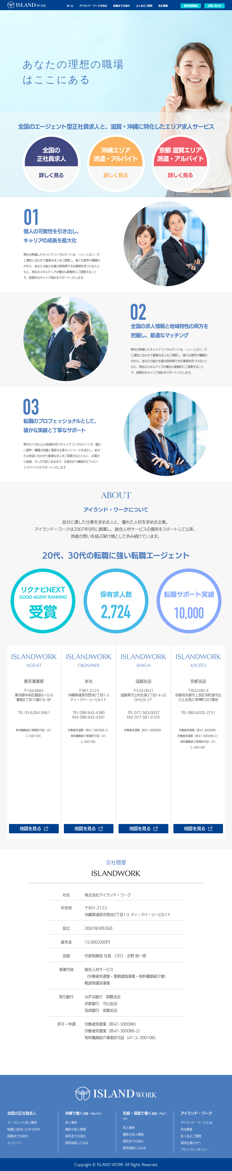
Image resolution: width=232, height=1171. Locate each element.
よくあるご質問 (144, 6)
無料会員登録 (191, 6)
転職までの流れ (121, 6)
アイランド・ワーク (196, 1113)
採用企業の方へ (191, 1142)
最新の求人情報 (75, 1129)
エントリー (14, 1142)
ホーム (70, 6)
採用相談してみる (76, 1142)
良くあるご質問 (191, 1136)
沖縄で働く (83, 1113)
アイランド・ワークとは (196, 1122)
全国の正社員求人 (21, 1113)
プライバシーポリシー (195, 1149)
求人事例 (71, 1122)
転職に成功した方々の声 (23, 1129)
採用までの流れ (75, 1136)
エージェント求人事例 (22, 1122)
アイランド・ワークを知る (93, 6)
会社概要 (163, 6)
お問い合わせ (214, 6)
